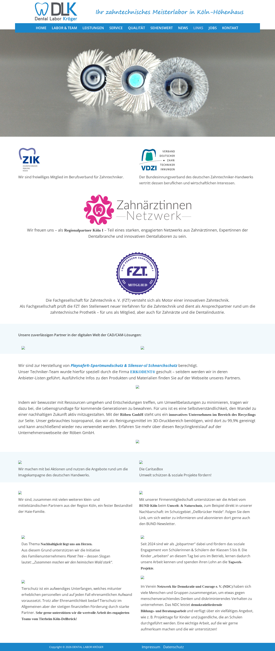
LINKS (198, 28)
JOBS (213, 28)
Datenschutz (173, 647)
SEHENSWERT (161, 28)
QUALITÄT (136, 28)
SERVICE (116, 28)
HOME (41, 28)
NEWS (183, 28)
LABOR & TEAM (64, 28)
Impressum (151, 647)
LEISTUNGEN (93, 28)
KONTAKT (230, 28)
